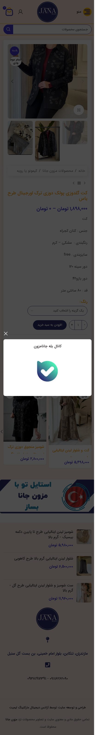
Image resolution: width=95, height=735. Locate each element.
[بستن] (6, 333)
